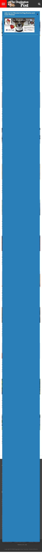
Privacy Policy (34, 542)
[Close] (37, 14)
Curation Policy (20, 542)
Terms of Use (22, 544)
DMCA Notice (7, 542)
